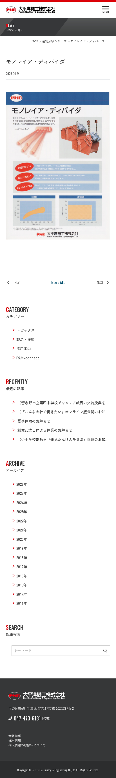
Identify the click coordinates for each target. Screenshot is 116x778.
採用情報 (14, 740)
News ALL (58, 282)
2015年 (21, 585)
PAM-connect (27, 358)
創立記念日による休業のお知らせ (44, 430)
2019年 (21, 548)
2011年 (21, 603)
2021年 (21, 530)
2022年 (21, 521)
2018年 (21, 557)
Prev (16, 282)
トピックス (25, 330)
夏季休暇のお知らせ (33, 421)
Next (100, 282)
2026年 (21, 484)
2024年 (22, 502)
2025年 (21, 493)
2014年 (22, 594)
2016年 (21, 576)
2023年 (21, 511)
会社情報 (14, 735)
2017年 (21, 566)
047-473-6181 (27, 718)
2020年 (21, 539)
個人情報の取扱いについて (27, 745)
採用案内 (23, 348)
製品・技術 (25, 339)
